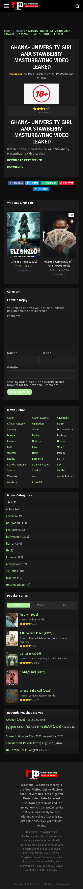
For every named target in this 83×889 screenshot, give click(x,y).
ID (7, 550)
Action (10, 417)
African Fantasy (16, 423)
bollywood (13, 523)
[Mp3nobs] (25, 6)
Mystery (11, 452)
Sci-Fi (60, 458)
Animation (38, 423)
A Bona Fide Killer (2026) (36, 633)
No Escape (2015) (17, 750)
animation (12, 516)
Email (46, 353)
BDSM (60, 423)
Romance (37, 458)
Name (12, 353)
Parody (61, 452)
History (36, 441)
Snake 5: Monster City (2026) (24, 736)
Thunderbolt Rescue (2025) (23, 743)
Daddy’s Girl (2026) (32, 672)
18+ (8, 502)
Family (35, 435)
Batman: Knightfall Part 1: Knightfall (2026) (33, 726)
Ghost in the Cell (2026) (35, 690)
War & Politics (65, 476)
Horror (61, 441)
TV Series (12, 571)
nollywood (13, 564)
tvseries (11, 578)
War (34, 476)
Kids (9, 447)
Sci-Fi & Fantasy (16, 464)
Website (12, 367)
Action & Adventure (43, 417)
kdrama (11, 557)
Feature (11, 441)
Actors (10, 509)
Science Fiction (40, 464)
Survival (36, 470)
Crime (35, 429)
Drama (11, 435)
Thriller (61, 470)
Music (60, 447)
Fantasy (61, 435)
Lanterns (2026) (30, 653)
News (35, 452)
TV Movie (12, 476)
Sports (11, 470)
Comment (15, 316)
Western (12, 482)
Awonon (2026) (15, 720)
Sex (59, 464)
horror (10, 543)
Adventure (63, 417)
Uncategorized (15, 585)
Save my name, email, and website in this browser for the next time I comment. (35, 383)
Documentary (65, 429)
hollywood (13, 537)
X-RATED (37, 482)
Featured (12, 530)
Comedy (11, 429)
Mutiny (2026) (29, 614)
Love (35, 447)
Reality (11, 458)
